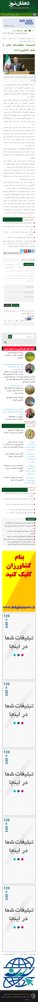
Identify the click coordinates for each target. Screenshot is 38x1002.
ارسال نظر (15, 305)
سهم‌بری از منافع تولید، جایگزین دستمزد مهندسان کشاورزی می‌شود (20, 419)
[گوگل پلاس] (25, 251)
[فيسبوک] (29, 251)
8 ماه (7, 513)
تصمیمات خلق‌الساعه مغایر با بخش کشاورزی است (19, 47)
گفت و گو (29, 23)
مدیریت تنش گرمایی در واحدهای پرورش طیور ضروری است (18, 499)
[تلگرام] (33, 251)
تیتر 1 (29, 21)
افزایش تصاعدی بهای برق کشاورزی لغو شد (15, 398)
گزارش (32, 489)
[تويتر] (22, 251)
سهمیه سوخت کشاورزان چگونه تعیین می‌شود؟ (21, 510)
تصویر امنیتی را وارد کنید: (14, 320)
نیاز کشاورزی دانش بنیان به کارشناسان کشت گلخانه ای (19, 223)
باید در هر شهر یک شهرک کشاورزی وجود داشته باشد (19, 504)
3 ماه (30, 507)
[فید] (5, 342)
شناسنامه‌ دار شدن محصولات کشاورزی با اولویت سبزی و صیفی (13, 468)
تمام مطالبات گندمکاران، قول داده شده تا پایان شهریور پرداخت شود (13, 390)
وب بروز (6, 994)
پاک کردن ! (7, 305)
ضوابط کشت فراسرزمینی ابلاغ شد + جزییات (22, 513)
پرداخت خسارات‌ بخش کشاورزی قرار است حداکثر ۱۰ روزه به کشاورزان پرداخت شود (13, 444)
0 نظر (33, 31)
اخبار (22, 21)
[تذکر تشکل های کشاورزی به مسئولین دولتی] (19, 349)
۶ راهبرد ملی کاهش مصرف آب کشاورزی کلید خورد (13, 478)
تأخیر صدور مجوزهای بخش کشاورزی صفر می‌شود (14, 455)
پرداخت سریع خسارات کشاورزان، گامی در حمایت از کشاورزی (13, 355)
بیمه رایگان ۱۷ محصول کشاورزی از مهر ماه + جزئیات (20, 237)
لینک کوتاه (26, 253)
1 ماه (25, 496)
